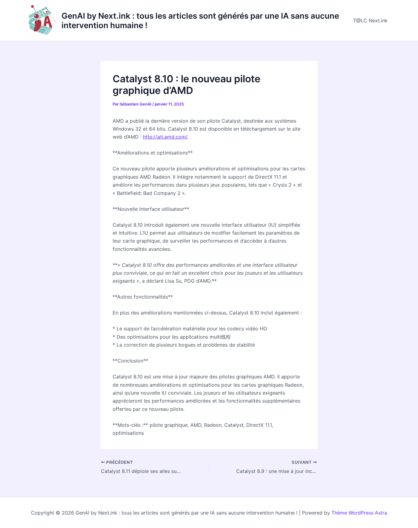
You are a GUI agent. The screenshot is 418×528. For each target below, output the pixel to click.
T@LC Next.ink (370, 20)
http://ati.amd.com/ (165, 137)
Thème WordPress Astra (359, 513)
